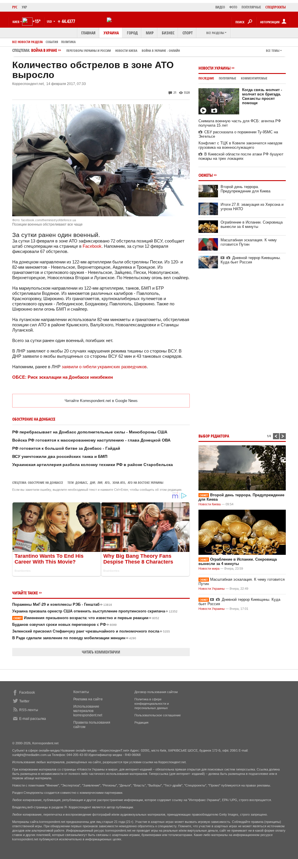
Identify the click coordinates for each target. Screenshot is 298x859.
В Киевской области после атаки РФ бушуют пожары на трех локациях (240, 156)
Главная (88, 33)
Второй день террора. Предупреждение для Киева (245, 189)
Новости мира (208, 568)
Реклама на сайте (88, 699)
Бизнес (168, 33)
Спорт (187, 33)
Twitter (24, 701)
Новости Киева (209, 504)
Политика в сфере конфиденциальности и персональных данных (151, 703)
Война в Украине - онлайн (161, 50)
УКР (24, 7)
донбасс (81, 482)
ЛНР (99, 482)
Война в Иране (105, 50)
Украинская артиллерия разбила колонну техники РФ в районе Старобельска (92, 464)
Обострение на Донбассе (45, 482)
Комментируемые (254, 78)
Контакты (81, 692)
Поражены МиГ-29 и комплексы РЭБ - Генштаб (62, 604)
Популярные (227, 78)
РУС (14, 7)
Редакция (141, 722)
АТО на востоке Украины (145, 482)
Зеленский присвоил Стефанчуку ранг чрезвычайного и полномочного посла (91, 631)
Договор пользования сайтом (156, 692)
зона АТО (118, 482)
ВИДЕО (220, 7)
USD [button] (50, 21)
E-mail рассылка (32, 719)
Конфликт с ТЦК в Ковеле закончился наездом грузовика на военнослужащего (240, 145)
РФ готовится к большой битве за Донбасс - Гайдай (66, 448)
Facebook (92, 246)
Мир (150, 33)
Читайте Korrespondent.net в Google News (101, 400)
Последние (206, 78)
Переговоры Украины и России (88, 50)
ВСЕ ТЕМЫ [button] (272, 50)
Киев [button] (16, 22)
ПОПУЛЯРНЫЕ (251, 7)
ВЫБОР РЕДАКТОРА (213, 436)
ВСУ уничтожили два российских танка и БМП (59, 456)
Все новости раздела (27, 42)
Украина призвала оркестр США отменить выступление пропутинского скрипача (95, 611)
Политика (68, 42)
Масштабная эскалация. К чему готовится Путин (249, 242)
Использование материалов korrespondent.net (87, 710)
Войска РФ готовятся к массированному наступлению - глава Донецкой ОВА (91, 440)
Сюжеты (205, 175)
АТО (107, 482)
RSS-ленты (28, 710)
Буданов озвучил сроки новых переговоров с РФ (64, 624)
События (52, 42)
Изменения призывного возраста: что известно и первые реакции (86, 618)
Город (132, 33)
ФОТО (233, 7)
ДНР (92, 482)
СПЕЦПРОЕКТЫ (275, 7)
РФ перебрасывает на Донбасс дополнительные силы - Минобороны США (89, 432)
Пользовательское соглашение (157, 715)
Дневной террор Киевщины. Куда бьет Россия (251, 260)
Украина (111, 33)
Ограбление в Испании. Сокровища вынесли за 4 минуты (252, 224)
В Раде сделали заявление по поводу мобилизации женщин (74, 638)
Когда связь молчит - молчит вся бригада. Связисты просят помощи (262, 96)
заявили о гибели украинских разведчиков (104, 366)
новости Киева (126, 50)
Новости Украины (214, 68)
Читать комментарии (101, 652)
